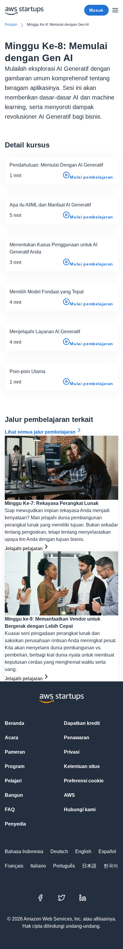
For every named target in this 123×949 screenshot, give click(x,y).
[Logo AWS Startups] (24, 10)
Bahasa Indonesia (24, 851)
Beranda (14, 723)
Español (107, 851)
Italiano (38, 865)
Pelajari (11, 24)
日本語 (89, 865)
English (83, 851)
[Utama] (115, 10)
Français (14, 865)
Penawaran (76, 737)
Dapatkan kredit (82, 723)
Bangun (14, 795)
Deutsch (59, 851)
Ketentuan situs (82, 766)
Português (64, 865)
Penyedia (15, 823)
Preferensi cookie (84, 780)
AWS (69, 795)
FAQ (10, 809)
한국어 (111, 865)
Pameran (15, 752)
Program (14, 766)
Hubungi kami (80, 809)
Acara (11, 737)
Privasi (71, 752)
